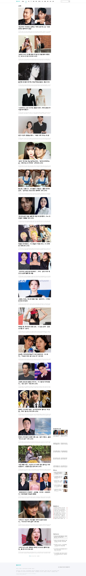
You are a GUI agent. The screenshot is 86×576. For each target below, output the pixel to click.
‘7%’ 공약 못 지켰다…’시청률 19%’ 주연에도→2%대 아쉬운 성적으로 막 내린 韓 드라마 (60, 515)
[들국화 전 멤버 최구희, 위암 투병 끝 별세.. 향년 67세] (34, 74)
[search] (69, 1)
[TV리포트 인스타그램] (59, 567)
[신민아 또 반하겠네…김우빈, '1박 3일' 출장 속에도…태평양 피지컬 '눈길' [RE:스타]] (60, 486)
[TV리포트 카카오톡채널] (68, 567)
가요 (28, 1)
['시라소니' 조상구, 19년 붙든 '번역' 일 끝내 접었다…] (34, 513)
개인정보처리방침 (24, 568)
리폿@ (23, 1)
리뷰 (50, 1)
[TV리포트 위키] (65, 567)
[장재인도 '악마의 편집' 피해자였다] (60, 541)
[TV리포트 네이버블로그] (69, 567)
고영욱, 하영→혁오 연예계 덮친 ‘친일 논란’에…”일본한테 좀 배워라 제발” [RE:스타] (60, 510)
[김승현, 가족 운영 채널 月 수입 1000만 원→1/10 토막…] (34, 347)
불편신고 (33, 568)
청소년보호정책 (29, 568)
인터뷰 (39, 1)
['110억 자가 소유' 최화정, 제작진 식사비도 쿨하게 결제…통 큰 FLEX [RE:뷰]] (34, 540)
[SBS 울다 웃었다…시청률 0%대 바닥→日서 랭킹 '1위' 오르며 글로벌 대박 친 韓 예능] (60, 482)
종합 (45, 1)
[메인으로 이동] (18, 1)
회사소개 (17, 568)
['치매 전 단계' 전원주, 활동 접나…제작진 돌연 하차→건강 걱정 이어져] (60, 537)
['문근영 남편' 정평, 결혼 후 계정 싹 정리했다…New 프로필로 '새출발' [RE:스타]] (34, 209)
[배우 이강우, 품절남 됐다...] (34, 128)
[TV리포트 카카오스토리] (67, 567)
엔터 (47, 1)
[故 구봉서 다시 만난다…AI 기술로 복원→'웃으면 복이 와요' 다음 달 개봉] (60, 546)
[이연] (60, 550)
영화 (33, 1)
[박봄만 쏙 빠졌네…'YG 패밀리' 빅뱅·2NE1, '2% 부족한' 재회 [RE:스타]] (34, 237)
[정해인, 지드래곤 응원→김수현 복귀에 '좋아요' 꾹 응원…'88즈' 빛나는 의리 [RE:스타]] (34, 402)
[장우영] (60, 473)
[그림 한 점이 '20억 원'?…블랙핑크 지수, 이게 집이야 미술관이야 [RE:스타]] (60, 490)
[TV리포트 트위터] (61, 567)
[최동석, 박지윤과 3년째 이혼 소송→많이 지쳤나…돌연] (34, 430)
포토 (53, 1)
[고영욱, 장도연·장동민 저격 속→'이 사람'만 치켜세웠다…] (34, 375)
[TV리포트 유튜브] (58, 567)
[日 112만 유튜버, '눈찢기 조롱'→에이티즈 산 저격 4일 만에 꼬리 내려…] (60, 554)
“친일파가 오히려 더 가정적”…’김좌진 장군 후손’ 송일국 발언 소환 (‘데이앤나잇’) (60, 518)
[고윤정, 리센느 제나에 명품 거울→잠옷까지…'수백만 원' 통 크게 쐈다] (34, 292)
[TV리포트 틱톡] (60, 567)
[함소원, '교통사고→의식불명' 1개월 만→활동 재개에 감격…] (34, 182)
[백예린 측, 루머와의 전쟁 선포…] (34, 320)
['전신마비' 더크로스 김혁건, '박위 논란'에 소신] (34, 20)
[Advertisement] (12, 18)
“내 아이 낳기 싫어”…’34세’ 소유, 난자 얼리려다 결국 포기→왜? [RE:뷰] (60, 511)
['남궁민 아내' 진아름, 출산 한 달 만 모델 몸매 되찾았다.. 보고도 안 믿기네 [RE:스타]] (34, 47)
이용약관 (20, 568)
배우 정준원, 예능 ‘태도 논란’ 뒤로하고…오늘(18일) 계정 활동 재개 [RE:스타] (60, 514)
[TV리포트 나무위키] (66, 567)
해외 (36, 1)
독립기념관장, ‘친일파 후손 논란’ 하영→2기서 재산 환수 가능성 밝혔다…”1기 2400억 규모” (60, 517)
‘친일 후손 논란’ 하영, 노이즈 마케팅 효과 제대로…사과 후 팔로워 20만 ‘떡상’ (60, 507)
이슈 (42, 1)
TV (31, 1)
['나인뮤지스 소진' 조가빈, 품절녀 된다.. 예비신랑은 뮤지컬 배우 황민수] (34, 101)
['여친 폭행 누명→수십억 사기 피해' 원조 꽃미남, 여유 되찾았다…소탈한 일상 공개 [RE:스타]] (34, 458)
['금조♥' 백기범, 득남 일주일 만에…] (34, 154)
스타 (26, 1)
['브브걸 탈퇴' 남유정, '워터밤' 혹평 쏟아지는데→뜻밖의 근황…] (60, 478)
